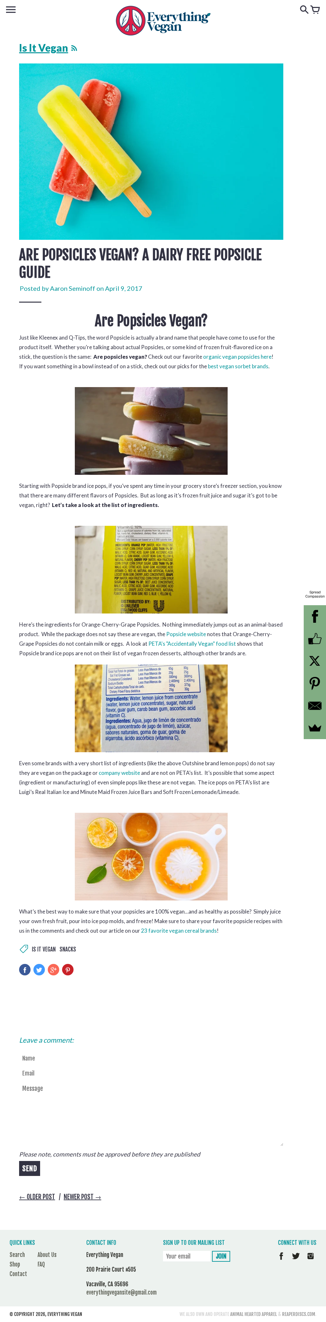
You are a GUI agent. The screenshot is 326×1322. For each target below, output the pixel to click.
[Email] (315, 705)
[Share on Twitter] (39, 969)
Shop (15, 1264)
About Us (47, 1255)
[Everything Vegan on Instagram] (310, 1260)
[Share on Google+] (53, 969)
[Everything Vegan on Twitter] (296, 1260)
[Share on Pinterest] (68, 969)
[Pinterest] (315, 683)
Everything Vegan (64, 1314)
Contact (18, 1274)
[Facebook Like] (315, 639)
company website (119, 772)
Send (29, 1168)
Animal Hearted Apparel (253, 1314)
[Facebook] (315, 616)
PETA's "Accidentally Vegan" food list (192, 643)
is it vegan (44, 949)
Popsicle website (186, 634)
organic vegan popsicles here (237, 356)
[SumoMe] (315, 728)
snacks (68, 949)
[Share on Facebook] (25, 969)
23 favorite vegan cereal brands (179, 930)
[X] (315, 661)
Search (17, 1255)
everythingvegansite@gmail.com (121, 1292)
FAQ (41, 1264)
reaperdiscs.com (298, 1314)
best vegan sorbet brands (238, 366)
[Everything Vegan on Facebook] (281, 1260)
